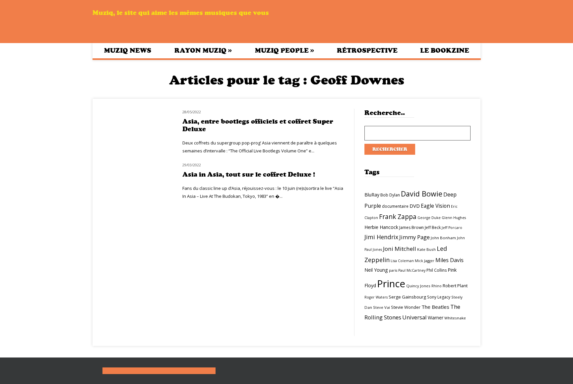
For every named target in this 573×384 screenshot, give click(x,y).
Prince (391, 283)
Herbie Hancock (381, 227)
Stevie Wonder (405, 307)
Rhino (436, 286)
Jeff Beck (433, 227)
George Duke (429, 217)
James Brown (411, 227)
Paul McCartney (411, 270)
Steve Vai (381, 307)
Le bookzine (444, 50)
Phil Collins (436, 270)
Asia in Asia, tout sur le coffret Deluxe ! (248, 174)
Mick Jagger (424, 260)
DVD (415, 205)
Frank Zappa (397, 216)
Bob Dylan (390, 195)
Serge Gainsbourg (407, 297)
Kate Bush (426, 249)
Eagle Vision (435, 205)
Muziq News (127, 50)
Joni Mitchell (399, 248)
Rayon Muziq (203, 50)
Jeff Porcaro (452, 227)
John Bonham (443, 237)
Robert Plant (455, 286)
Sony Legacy (438, 297)
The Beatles (435, 306)
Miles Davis (449, 260)
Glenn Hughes (454, 217)
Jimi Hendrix (381, 237)
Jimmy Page (414, 237)
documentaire (395, 206)
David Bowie (421, 193)
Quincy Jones (418, 285)
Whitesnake (455, 317)
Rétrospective (367, 50)
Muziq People (284, 50)
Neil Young (376, 270)
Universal (414, 317)
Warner (435, 317)
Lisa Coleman (402, 260)
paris (393, 270)
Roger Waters (376, 297)
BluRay (371, 195)
